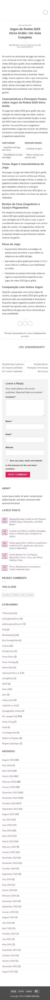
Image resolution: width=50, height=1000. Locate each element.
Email (9, 434)
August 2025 (8, 814)
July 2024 (7, 879)
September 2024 (10, 874)
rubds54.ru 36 (9, 705)
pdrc (4, 695)
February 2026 (9, 782)
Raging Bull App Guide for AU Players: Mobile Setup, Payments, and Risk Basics (27, 522)
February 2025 (9, 847)
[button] (3, 12)
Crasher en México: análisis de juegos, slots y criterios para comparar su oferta (27, 533)
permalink (25, 336)
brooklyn (6, 595)
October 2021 (9, 934)
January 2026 (8, 787)
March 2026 (8, 776)
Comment (11, 397)
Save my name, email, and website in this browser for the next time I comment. (24, 464)
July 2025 (7, 820)
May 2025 (7, 830)
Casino (5, 646)
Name (9, 421)
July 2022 (7, 923)
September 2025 (10, 809)
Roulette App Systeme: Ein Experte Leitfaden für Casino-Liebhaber (13, 368)
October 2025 (9, 803)
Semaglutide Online (11, 711)
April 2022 (7, 928)
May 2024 (7, 885)
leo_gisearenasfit (25, 47)
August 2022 (8, 917)
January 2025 (8, 852)
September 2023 (10, 906)
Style (4, 727)
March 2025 (8, 841)
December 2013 (10, 966)
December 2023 (10, 901)
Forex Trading (8, 662)
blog (4, 629)
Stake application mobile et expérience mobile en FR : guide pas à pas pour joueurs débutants (28, 545)
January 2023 (8, 912)
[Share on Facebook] (25, 323)
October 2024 (9, 868)
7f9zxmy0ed (8, 613)
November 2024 (10, 863)
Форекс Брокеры (10, 743)
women (30, 595)
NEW (4, 684)
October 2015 (9, 955)
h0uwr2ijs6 (7, 667)
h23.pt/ (44, 261)
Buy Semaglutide (10, 640)
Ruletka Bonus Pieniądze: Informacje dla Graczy (37, 368)
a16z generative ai (11, 619)
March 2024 (8, 890)
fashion (15, 595)
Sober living (7, 722)
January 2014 (8, 961)
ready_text (7, 700)
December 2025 (10, 793)
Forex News (8, 657)
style (23, 595)
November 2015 (10, 950)
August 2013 (8, 972)
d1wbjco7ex (8, 651)
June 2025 (7, 825)
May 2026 (7, 765)
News (5, 689)
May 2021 (7, 944)
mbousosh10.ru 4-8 (11, 673)
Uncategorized (9, 733)
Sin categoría (25, 25)
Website (9, 447)
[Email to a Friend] (30, 323)
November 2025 (10, 798)
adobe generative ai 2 (12, 624)
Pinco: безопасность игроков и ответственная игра (24, 568)
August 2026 (8, 760)
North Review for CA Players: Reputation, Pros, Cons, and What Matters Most (25, 557)
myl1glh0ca (7, 678)
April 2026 (7, 771)
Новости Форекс (10, 738)
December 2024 (10, 858)
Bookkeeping (8, 635)
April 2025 (7, 836)
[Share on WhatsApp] (20, 323)
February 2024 (9, 896)
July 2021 (7, 939)
